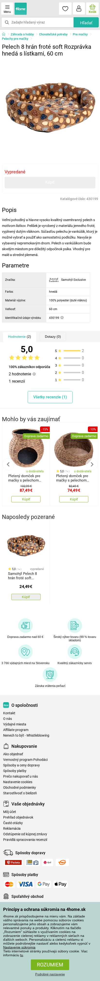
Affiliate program (15, 730)
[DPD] (47, 862)
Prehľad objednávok (18, 817)
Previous (8, 464)
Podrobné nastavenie (50, 974)
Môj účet (9, 812)
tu (21, 955)
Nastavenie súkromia (19, 947)
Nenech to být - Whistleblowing (26, 735)
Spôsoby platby (14, 771)
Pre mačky (80, 34)
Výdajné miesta (14, 724)
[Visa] (25, 884)
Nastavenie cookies (17, 782)
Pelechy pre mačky (15, 38)
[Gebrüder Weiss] (62, 862)
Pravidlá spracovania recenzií (25, 840)
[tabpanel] (50, 107)
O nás (7, 719)
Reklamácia (12, 828)
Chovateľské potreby (53, 34)
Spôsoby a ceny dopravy (21, 765)
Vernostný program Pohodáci (25, 760)
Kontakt (9, 713)
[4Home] (5, 34)
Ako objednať (13, 754)
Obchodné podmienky (19, 787)
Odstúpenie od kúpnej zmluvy (25, 834)
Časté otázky (13, 823)
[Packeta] (13, 862)
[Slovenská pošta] (32, 862)
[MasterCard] (9, 884)
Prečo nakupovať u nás (20, 776)
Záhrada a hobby (22, 34)
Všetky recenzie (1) (50, 397)
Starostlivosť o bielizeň (20, 793)
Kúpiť (50, 182)
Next (92, 464)
